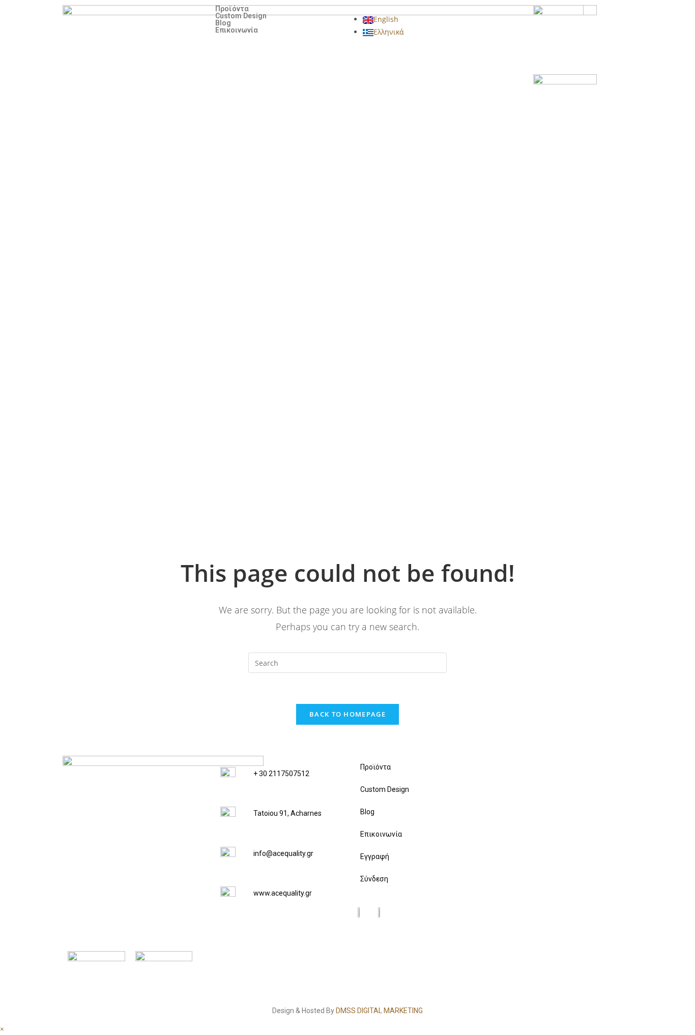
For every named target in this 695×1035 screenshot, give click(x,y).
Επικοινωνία (236, 30)
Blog (223, 22)
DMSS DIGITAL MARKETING (379, 1011)
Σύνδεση (374, 879)
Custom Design (241, 15)
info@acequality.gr (283, 853)
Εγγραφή (374, 856)
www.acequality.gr (282, 893)
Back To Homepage (347, 714)
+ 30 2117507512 (281, 774)
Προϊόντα (232, 8)
